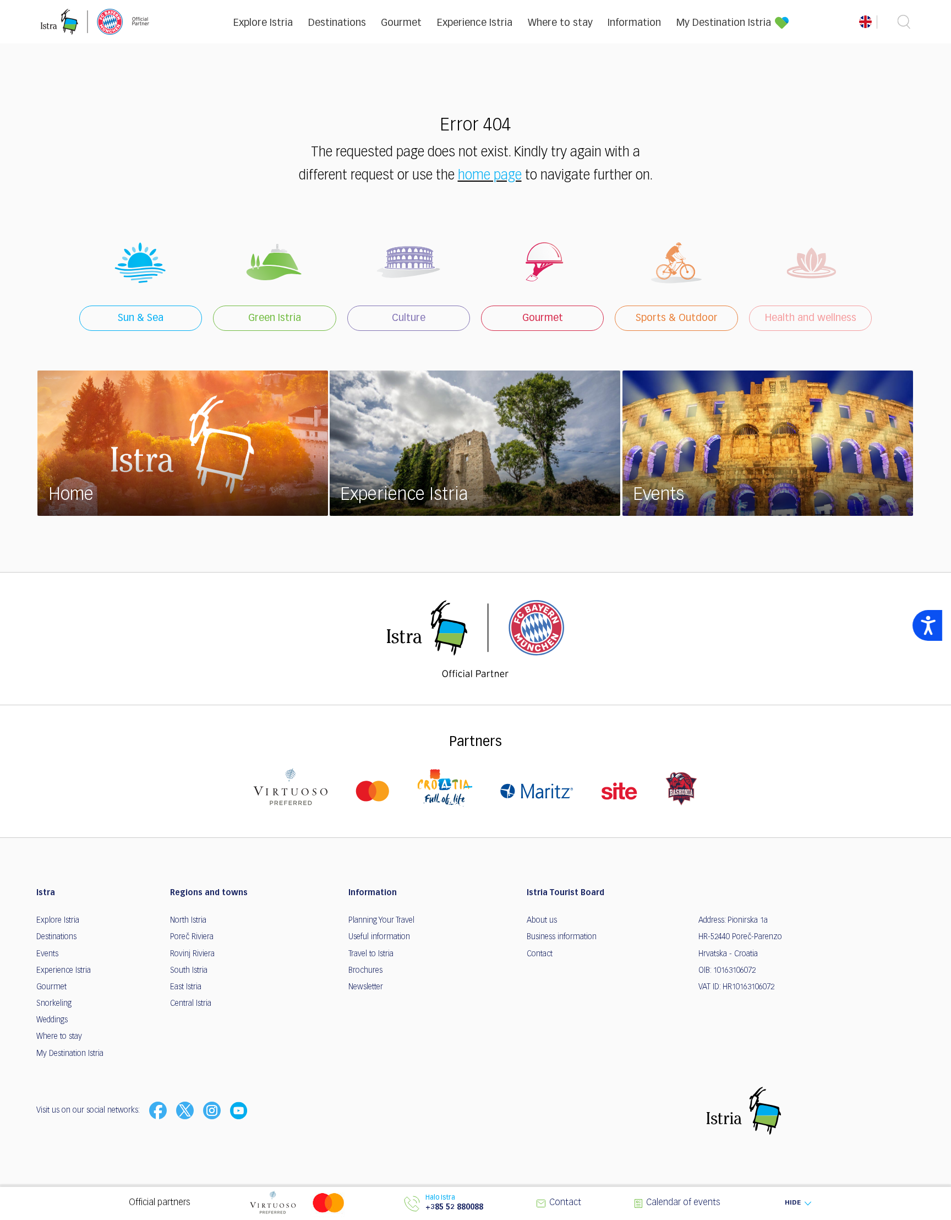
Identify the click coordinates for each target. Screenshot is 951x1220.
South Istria (188, 970)
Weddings (52, 1020)
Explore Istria (263, 23)
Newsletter (365, 987)
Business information (562, 937)
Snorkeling (54, 1003)
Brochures (365, 970)
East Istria (185, 987)
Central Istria (190, 1003)
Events (47, 954)
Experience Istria (474, 23)
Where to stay (560, 23)
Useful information (379, 937)
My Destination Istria (723, 23)
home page (490, 175)
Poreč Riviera (192, 937)
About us (542, 920)
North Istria (188, 920)
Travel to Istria (370, 954)
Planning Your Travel (381, 920)
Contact (540, 954)
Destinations (337, 23)
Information (634, 23)
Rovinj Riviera (192, 954)
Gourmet (401, 23)
